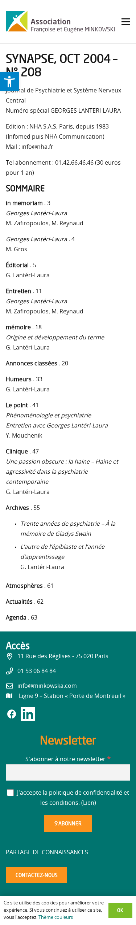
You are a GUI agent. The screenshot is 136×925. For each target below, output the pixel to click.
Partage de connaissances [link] (47, 852)
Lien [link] (88, 803)
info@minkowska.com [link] (47, 686)
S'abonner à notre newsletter (68, 759)
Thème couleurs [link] (55, 917)
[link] (9, 81)
